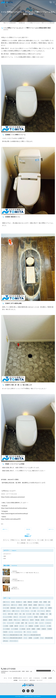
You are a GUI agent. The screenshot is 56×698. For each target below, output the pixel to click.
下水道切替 (49, 629)
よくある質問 (36, 638)
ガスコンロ (22, 626)
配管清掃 (10, 620)
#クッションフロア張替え (33, 543)
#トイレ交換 (40, 540)
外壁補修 (35, 617)
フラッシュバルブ (22, 617)
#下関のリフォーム (15, 540)
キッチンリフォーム (18, 632)
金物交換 (45, 617)
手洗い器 (40, 617)
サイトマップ (39, 680)
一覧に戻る (28, 529)
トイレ (4, 623)
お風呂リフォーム (6, 605)
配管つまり (48, 611)
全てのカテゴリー (7, 554)
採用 (33, 614)
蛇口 (20, 614)
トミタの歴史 (5, 626)
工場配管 (38, 629)
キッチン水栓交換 (14, 629)
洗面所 (22, 623)
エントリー (41, 623)
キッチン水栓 (28, 614)
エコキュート (42, 626)
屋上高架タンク (19, 602)
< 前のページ (4, 529)
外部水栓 (20, 605)
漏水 (30, 608)
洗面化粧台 (5, 620)
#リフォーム (6, 540)
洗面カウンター (35, 608)
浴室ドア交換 (10, 614)
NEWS (5, 556)
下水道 (37, 614)
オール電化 (49, 626)
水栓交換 (41, 608)
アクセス (41, 638)
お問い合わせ (5, 641)
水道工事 (42, 620)
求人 (46, 608)
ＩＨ (26, 626)
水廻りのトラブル (20, 608)
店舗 (24, 614)
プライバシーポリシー (14, 641)
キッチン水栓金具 (6, 629)
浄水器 (40, 602)
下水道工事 (5, 632)
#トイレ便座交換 (21, 543)
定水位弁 (13, 602)
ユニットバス (31, 623)
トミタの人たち (48, 623)
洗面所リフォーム (25, 620)
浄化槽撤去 (42, 614)
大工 (47, 614)
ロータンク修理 (6, 608)
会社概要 (11, 626)
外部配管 (45, 602)
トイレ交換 (48, 605)
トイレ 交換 (33, 611)
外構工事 (25, 605)
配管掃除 (50, 608)
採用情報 (30, 638)
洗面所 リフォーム (6, 611)
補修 (50, 614)
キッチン (4, 614)
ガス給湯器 (36, 626)
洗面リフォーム (14, 605)
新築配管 (33, 629)
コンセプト (35, 632)
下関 (24, 632)
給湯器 (25, 602)
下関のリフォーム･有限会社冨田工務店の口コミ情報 (12, 635)
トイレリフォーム (49, 620)
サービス (25, 638)
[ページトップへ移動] (53, 670)
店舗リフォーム (41, 605)
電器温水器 (30, 602)
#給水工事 (23, 540)
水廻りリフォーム (6, 602)
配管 (49, 602)
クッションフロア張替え (7, 617)
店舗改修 (35, 605)
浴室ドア (16, 614)
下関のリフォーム (17, 620)
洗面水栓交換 (12, 608)
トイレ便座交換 (22, 629)
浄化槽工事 (44, 629)
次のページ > (51, 529)
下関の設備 (37, 620)
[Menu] (53, 2)
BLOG (2, 524)
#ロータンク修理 (49, 540)
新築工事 (31, 620)
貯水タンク (16, 617)
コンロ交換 (17, 623)
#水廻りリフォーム (31, 540)
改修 (26, 623)
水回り (36, 623)
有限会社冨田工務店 (48, 638)
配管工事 (16, 626)
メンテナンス (30, 617)
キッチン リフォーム (25, 611)
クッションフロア (10, 623)
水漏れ (26, 608)
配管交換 (30, 605)
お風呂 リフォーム (15, 611)
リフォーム (29, 632)
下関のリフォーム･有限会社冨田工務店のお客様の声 (12, 638)
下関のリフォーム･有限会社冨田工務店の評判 (32, 635)
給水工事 (28, 629)
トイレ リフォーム (41, 611)
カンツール (11, 632)
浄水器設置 (36, 602)
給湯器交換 (31, 626)
